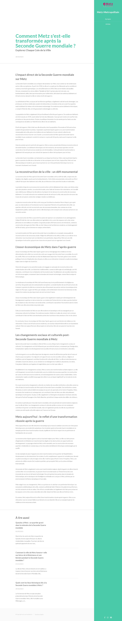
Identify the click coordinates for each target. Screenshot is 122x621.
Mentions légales (39, 614)
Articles (108, 24)
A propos (108, 19)
